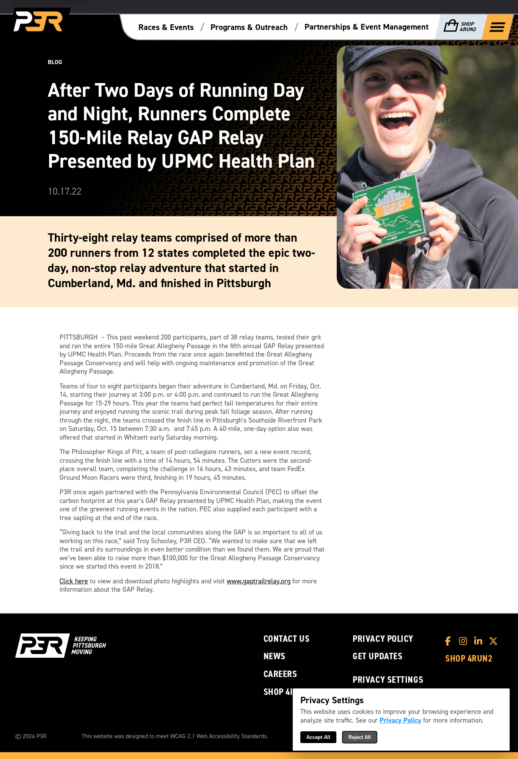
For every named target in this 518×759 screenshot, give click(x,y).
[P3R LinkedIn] (480, 641)
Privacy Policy (383, 638)
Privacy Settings (388, 680)
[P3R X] (495, 641)
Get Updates (377, 656)
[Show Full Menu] (497, 26)
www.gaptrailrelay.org (258, 581)
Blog (55, 62)
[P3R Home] (39, 22)
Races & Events (166, 27)
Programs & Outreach (249, 27)
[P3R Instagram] (464, 641)
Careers (280, 674)
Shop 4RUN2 (287, 692)
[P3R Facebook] (449, 641)
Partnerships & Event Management (367, 27)
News (275, 656)
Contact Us (287, 638)
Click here (74, 581)
